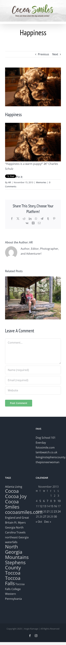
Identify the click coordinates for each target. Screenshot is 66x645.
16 (55, 506)
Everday (41, 442)
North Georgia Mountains (17, 551)
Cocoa (12, 491)
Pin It (19, 177)
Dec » (47, 522)
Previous (43, 54)
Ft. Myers (20, 522)
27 (44, 516)
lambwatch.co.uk (46, 452)
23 (55, 511)
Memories (41, 182)
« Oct (39, 522)
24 (59, 511)
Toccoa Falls (12, 580)
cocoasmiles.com (23, 512)
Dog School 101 (46, 438)
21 (48, 511)
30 (55, 516)
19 (40, 511)
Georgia (10, 527)
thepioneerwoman (47, 462)
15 (51, 506)
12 (40, 506)
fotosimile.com (45, 447)
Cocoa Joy (16, 496)
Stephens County (15, 565)
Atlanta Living (13, 487)
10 (59, 501)
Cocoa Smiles (12, 504)
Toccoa (12, 572)
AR (9, 182)
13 (44, 506)
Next (55, 54)
